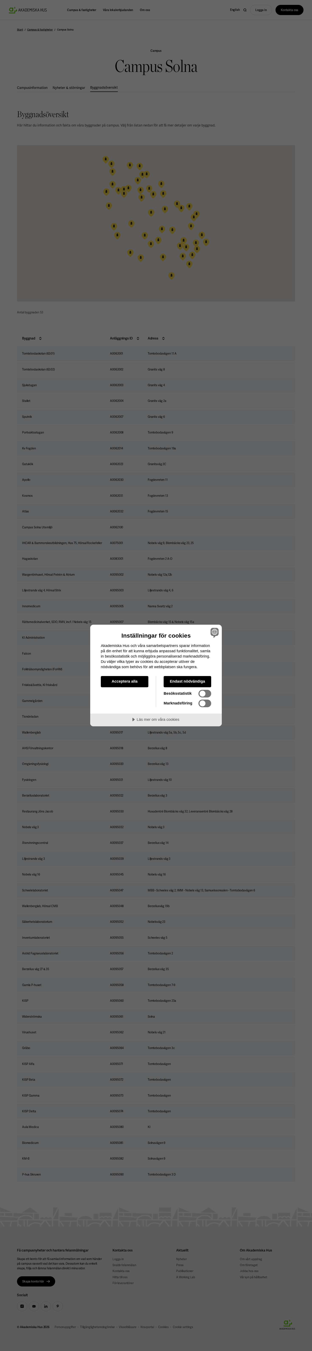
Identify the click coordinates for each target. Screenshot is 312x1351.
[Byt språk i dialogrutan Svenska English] (214, 633)
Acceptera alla (125, 681)
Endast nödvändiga (187, 681)
